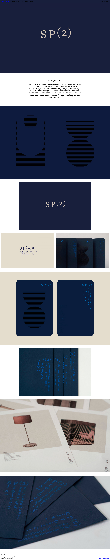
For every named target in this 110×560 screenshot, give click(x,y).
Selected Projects (15, 1)
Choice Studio (5, 1)
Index (26, 1)
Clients (31, 1)
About (23, 1)
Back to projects (104, 558)
